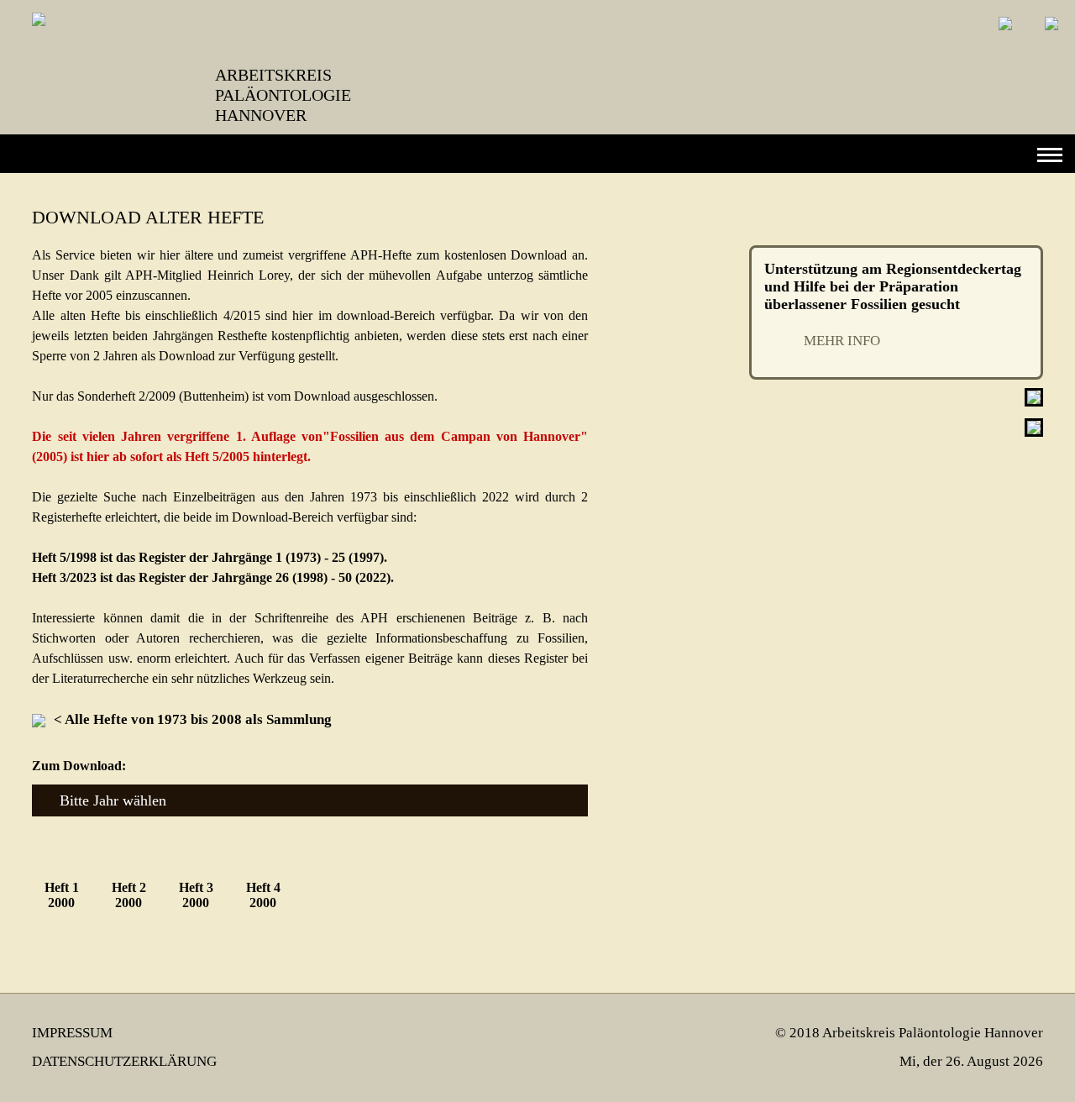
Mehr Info (842, 341)
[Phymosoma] (1034, 402)
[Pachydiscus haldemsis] (1034, 432)
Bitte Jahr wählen (113, 800)
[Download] (43, 719)
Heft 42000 (263, 895)
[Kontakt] (1039, 36)
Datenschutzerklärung (124, 1061)
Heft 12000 (62, 895)
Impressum (72, 1033)
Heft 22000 (129, 895)
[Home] (993, 36)
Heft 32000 (196, 895)
